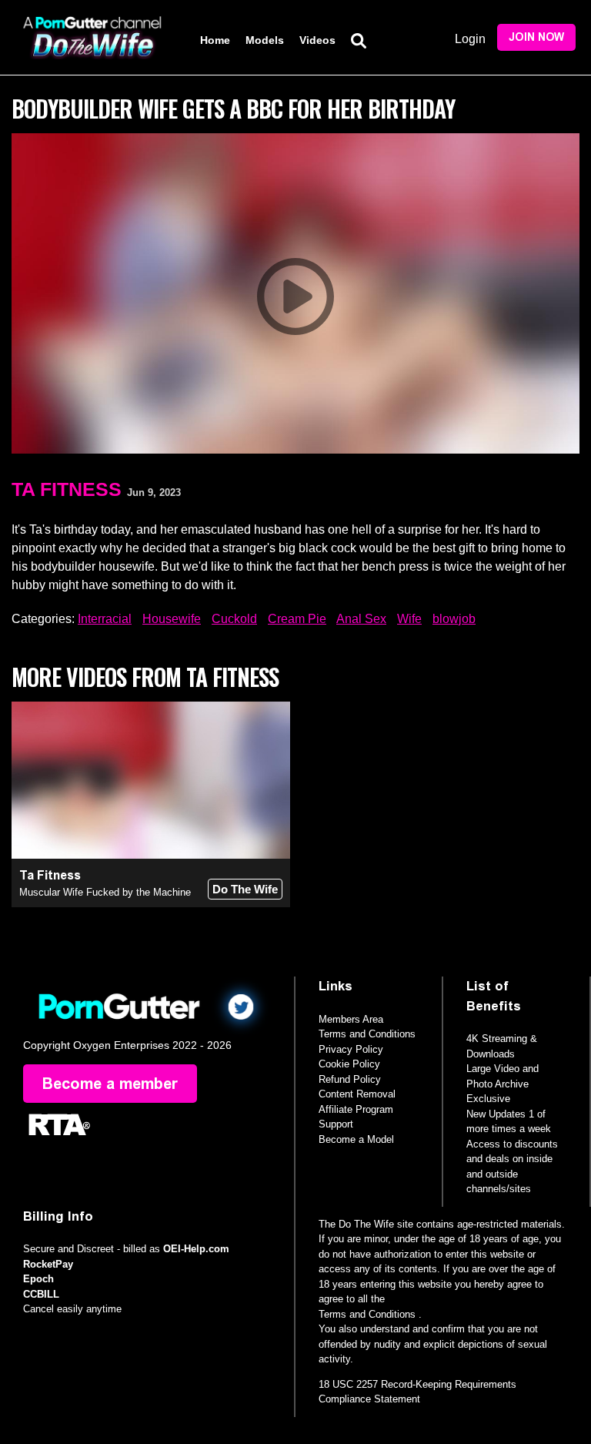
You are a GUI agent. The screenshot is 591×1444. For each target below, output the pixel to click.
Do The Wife (245, 889)
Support (336, 1124)
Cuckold (234, 618)
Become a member (110, 1083)
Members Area (351, 1019)
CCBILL (41, 1294)
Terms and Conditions (367, 1034)
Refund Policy (350, 1079)
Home (215, 40)
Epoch (38, 1279)
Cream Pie (297, 618)
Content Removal (357, 1094)
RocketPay (48, 1264)
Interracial (105, 618)
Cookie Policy (349, 1064)
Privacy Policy (351, 1049)
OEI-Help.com (196, 1249)
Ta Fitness (67, 489)
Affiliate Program (356, 1109)
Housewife (171, 618)
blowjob (454, 618)
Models (264, 40)
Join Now (536, 37)
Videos (317, 40)
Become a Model (356, 1139)
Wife (409, 618)
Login (470, 38)
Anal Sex (361, 618)
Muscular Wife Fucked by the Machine (105, 892)
